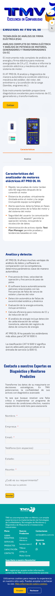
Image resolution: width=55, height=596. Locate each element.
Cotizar (10, 105)
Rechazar (34, 590)
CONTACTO (9, 553)
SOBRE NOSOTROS (9, 536)
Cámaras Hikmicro (23, 539)
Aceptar (19, 590)
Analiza (27, 159)
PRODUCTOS (9, 545)
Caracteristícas (27, 149)
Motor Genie (24, 555)
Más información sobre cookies (31, 583)
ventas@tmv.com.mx (45, 535)
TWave (22, 548)
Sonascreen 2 (25, 544)
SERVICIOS (9, 541)
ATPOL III (23, 551)
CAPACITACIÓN (10, 549)
